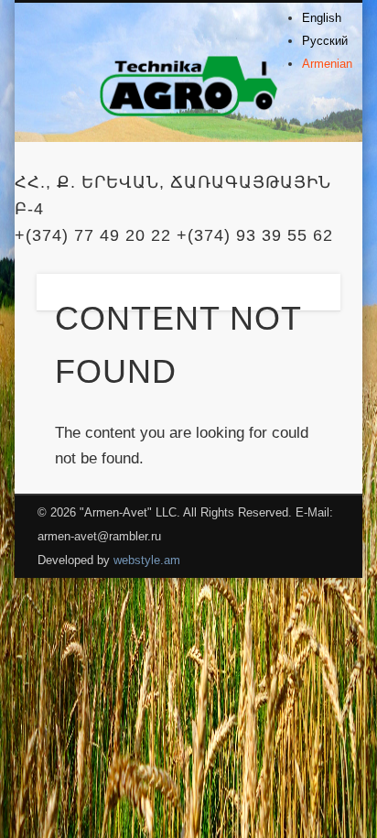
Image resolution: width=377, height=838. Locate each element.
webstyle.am (146, 560)
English (321, 18)
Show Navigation (295, 164)
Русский (325, 41)
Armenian (327, 64)
